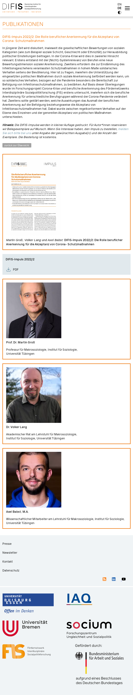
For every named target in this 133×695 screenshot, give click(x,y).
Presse (7, 544)
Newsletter (9, 552)
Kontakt (7, 561)
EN (120, 4)
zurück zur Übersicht (16, 145)
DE (119, 8)
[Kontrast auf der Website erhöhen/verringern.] (119, 12)
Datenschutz (10, 570)
